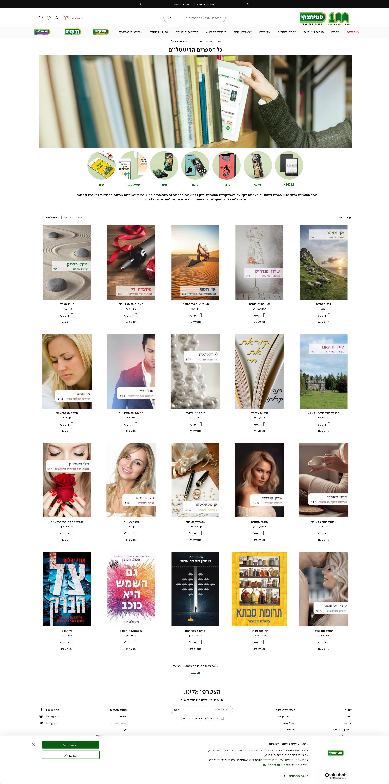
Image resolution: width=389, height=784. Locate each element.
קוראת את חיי (259, 413)
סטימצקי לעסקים (285, 710)
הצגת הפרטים (298, 776)
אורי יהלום (67, 635)
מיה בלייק (67, 308)
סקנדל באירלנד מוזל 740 (323, 413)
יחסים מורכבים (323, 631)
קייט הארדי (323, 526)
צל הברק (67, 631)
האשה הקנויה (259, 522)
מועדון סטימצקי (342, 729)
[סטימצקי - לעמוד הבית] (324, 25)
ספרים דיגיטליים (204, 41)
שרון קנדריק (259, 308)
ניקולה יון (131, 635)
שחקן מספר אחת (195, 631)
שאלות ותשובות (119, 710)
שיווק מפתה (66, 304)
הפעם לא (70, 755)
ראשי (220, 41)
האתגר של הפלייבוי (131, 304)
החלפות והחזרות (118, 723)
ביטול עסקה (288, 723)
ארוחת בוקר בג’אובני (324, 522)
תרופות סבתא (259, 631)
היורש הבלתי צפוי (67, 413)
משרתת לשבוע (195, 522)
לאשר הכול (70, 745)
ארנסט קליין (195, 635)
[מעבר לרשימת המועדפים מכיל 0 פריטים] (48, 18)
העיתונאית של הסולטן (195, 304)
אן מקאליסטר (195, 526)
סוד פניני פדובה (195, 413)
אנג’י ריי (131, 417)
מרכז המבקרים (286, 716)
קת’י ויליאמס (323, 635)
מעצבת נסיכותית (259, 304)
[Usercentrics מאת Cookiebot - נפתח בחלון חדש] (335, 776)
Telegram (52, 723)
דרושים (291, 729)
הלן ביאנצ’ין (67, 526)
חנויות (348, 716)
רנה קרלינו (259, 417)
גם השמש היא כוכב (131, 631)
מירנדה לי (131, 308)
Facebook (52, 710)
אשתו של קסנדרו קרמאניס (67, 522)
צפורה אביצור (259, 635)
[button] (352, 32)
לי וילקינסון (195, 417)
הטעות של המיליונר (131, 413)
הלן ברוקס (131, 526)
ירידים (348, 723)
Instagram (52, 716)
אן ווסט (195, 308)
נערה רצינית (131, 522)
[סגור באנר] (33, 744)
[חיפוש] (169, 18)
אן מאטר (323, 308)
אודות (348, 710)
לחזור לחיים (323, 304)
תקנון (125, 729)
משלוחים (123, 716)
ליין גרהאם (323, 417)
